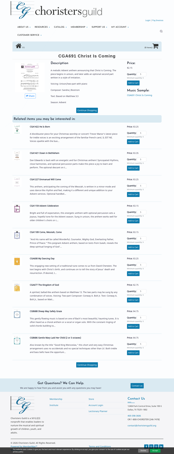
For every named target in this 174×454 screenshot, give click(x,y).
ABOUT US (22, 27)
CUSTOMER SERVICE (28, 35)
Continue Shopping (87, 110)
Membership (56, 399)
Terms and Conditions (100, 446)
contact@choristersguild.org (142, 425)
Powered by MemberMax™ (24, 446)
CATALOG (59, 27)
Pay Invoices (157, 20)
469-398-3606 (134, 415)
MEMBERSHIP (78, 27)
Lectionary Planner (98, 411)
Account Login (96, 405)
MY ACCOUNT (118, 27)
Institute (54, 405)
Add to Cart (133, 83)
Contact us (137, 385)
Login (147, 20)
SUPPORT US (98, 27)
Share (31, 95)
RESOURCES (41, 27)
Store (91, 399)
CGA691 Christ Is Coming (139, 95)
